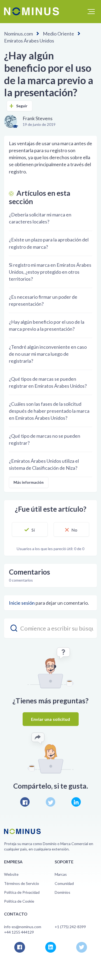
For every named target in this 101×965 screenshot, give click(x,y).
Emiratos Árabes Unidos (29, 41)
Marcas (61, 874)
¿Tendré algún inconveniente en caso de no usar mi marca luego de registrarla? (48, 354)
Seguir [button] (22, 106)
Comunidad (64, 883)
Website (11, 874)
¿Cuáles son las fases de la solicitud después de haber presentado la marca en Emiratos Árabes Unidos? (49, 411)
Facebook (25, 802)
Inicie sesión (22, 603)
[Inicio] (31, 11)
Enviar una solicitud (50, 719)
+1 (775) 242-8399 (70, 926)
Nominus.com (18, 34)
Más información (28, 482)
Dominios (62, 892)
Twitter (50, 802)
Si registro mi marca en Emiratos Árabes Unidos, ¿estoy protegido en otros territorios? (50, 272)
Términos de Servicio (21, 883)
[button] (91, 11)
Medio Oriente (58, 34)
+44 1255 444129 (19, 932)
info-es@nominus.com (22, 926)
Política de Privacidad (22, 892)
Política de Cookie (19, 901)
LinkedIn (76, 802)
